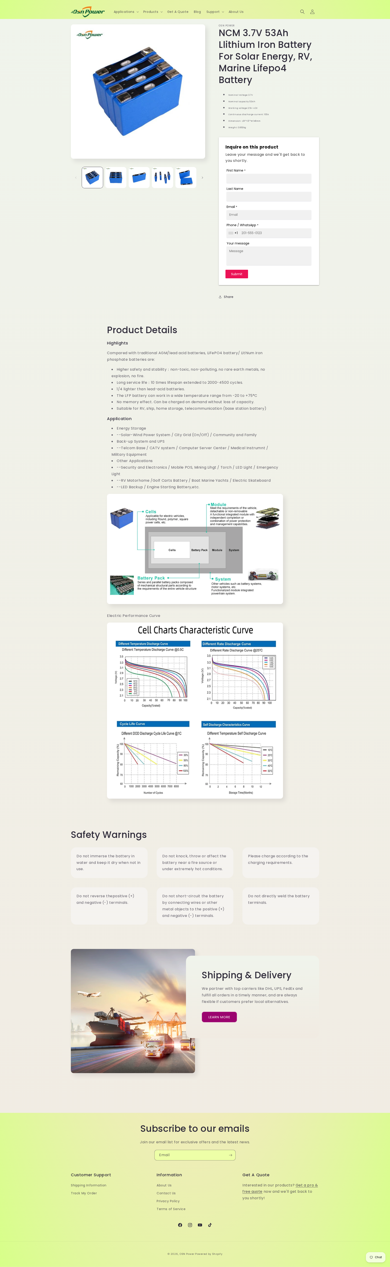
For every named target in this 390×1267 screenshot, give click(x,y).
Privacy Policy (168, 1201)
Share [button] (229, 297)
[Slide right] (202, 178)
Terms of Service (171, 1209)
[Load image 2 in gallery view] (115, 177)
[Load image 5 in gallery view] (185, 177)
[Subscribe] (230, 1155)
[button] (126, 11)
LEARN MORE (219, 1017)
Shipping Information (89, 1185)
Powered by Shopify (209, 1254)
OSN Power (186, 1254)
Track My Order (84, 1193)
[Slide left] (76, 178)
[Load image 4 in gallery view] (162, 177)
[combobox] (233, 233)
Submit (236, 274)
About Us (164, 1185)
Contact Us (166, 1193)
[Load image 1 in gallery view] (92, 177)
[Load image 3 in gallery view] (139, 177)
